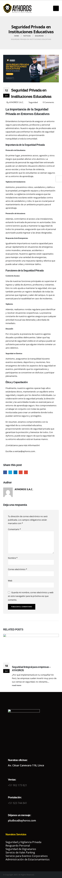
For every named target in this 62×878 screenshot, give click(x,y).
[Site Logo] (17, 8)
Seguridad (33, 102)
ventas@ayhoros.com (24, 451)
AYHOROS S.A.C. (16, 102)
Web (10, 580)
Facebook (5, 472)
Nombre (12, 558)
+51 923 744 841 (17, 803)
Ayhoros (10, 435)
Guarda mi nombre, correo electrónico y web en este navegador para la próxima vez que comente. (30, 596)
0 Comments (48, 102)
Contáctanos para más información (22, 445)
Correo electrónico (17, 569)
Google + (21, 472)
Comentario (14, 529)
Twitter (10, 472)
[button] (56, 8)
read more (17, 685)
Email (26, 472)
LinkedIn (15, 472)
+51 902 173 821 (17, 785)
